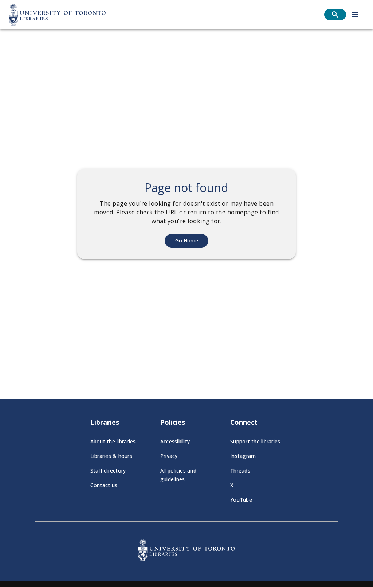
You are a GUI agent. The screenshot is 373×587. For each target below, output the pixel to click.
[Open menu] (355, 14)
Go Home (186, 240)
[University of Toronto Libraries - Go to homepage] (186, 559)
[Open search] (335, 14)
